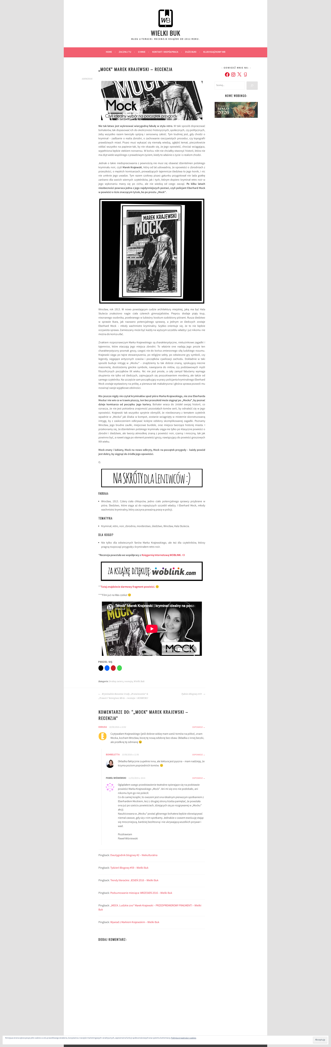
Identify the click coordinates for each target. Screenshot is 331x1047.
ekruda (102, 727)
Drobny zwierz (116, 681)
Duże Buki (190, 52)
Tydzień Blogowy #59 (191, 694)
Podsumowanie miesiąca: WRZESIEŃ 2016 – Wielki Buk (141, 893)
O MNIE (141, 52)
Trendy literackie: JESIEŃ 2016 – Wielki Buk (134, 881)
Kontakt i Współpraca (165, 52)
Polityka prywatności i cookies (183, 1038)
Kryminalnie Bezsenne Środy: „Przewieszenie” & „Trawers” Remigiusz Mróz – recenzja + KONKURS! (123, 696)
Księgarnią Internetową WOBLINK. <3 (163, 555)
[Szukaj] (252, 85)
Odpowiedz (197, 727)
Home (109, 52)
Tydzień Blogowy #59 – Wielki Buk (129, 868)
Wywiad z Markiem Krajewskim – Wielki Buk (134, 922)
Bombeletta (113, 755)
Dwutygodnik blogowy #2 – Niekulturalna (133, 855)
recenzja (128, 681)
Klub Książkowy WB (214, 52)
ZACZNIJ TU (125, 52)
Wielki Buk (165, 32)
